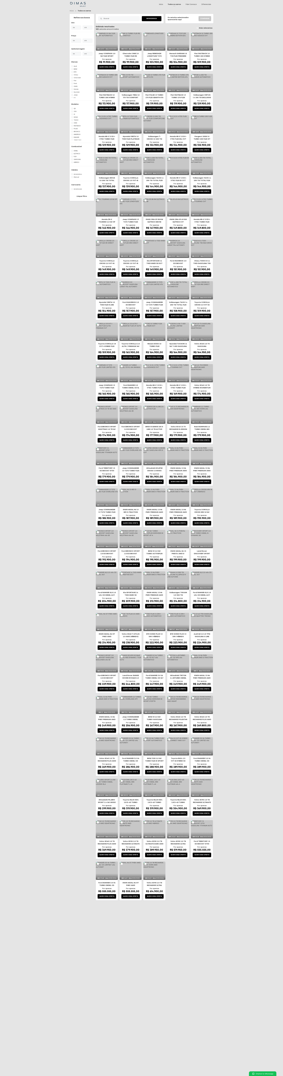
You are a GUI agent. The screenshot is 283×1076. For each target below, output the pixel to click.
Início (161, 4)
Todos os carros (174, 4)
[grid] (154, 467)
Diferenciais (206, 4)
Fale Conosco (191, 4)
